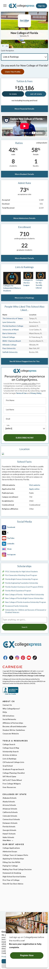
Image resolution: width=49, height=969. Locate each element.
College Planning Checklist (14, 773)
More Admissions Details (24, 218)
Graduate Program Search (13, 769)
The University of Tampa (12, 318)
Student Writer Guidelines (14, 730)
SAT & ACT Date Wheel (12, 780)
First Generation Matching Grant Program (21, 575)
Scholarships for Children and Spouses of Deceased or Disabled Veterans (25, 611)
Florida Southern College (12, 326)
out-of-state (36, 94)
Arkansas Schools (10, 809)
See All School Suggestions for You (24, 361)
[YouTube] (29, 659)
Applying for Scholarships (13, 859)
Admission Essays (10, 851)
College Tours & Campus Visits (15, 855)
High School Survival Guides (14, 877)
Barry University (9, 333)
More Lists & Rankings (24, 298)
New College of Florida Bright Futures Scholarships (24, 598)
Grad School (8, 766)
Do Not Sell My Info (20, 675)
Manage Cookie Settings (36, 675)
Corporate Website (11, 734)
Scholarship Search (11, 752)
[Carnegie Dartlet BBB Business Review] (10, 694)
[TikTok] (35, 659)
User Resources (9, 787)
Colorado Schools (10, 816)
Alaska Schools (9, 802)
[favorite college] (3, 46)
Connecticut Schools (11, 819)
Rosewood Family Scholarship (16, 606)
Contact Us (7, 705)
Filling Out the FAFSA (11, 862)
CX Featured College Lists (13, 762)
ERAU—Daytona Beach (11, 341)
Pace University (9, 348)
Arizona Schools (9, 805)
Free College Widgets (12, 784)
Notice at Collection (30, 673)
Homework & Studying (12, 873)
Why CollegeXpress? (11, 709)
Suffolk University (10, 352)
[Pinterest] (23, 659)
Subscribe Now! (25, 437)
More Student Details (24, 174)
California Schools (10, 812)
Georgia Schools (9, 830)
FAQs (5, 712)
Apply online (34, 489)
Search (24, 627)
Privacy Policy (35, 393)
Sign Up (41, 6)
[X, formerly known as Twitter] (11, 659)
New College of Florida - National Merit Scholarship (24, 594)
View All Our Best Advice (13, 884)
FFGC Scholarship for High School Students (21, 571)
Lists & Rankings (9, 759)
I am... (8, 425)
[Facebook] (5, 659)
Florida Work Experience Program (18, 591)
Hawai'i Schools (9, 834)
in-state (13, 94)
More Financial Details (24, 109)
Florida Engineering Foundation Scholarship (21, 583)
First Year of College (11, 880)
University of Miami (10, 330)
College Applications (11, 848)
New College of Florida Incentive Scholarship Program (25, 602)
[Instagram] (17, 659)
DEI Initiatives (8, 716)
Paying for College (10, 866)
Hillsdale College (9, 345)
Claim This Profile (12, 72)
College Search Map (11, 748)
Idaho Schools (8, 837)
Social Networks (9, 719)
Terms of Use (21, 393)
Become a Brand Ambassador (15, 726)
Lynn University (8, 322)
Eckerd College (8, 337)
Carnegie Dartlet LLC (22, 671)
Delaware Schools (10, 823)
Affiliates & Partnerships (13, 723)
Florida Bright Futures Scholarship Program (21, 579)
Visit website (34, 485)
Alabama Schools (9, 798)
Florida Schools (9, 827)
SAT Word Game (9, 776)
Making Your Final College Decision (17, 869)
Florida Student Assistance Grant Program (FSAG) (24, 587)
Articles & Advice (10, 755)
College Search (9, 744)
